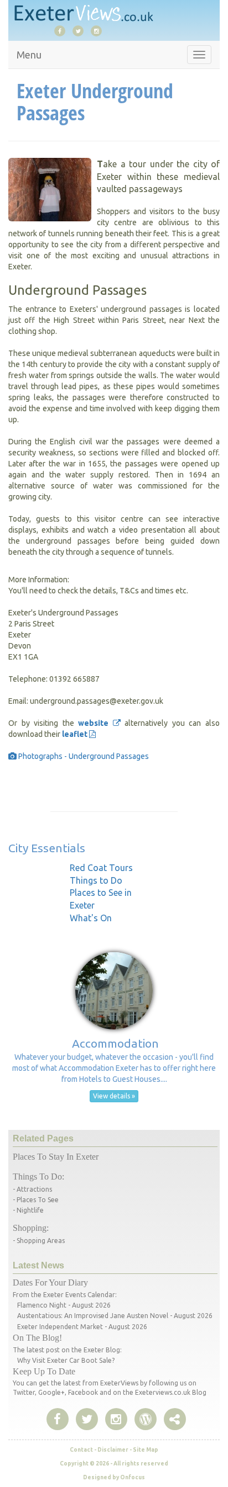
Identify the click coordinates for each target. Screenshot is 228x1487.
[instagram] (99, 30)
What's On (91, 918)
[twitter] (80, 30)
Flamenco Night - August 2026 (64, 1305)
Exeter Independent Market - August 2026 (82, 1326)
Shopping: (31, 1228)
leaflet (75, 734)
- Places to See (36, 1199)
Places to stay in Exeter (56, 1156)
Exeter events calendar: (80, 1294)
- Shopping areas (39, 1240)
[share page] (145, 1419)
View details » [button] (114, 1096)
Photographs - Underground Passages (83, 756)
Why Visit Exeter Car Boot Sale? (66, 1360)
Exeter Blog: (103, 1349)
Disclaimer (112, 1450)
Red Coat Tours (101, 868)
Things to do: (38, 1176)
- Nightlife (28, 1210)
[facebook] (62, 30)
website (95, 723)
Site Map (145, 1450)
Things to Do (96, 880)
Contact (81, 1450)
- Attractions (32, 1189)
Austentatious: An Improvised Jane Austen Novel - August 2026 (115, 1315)
